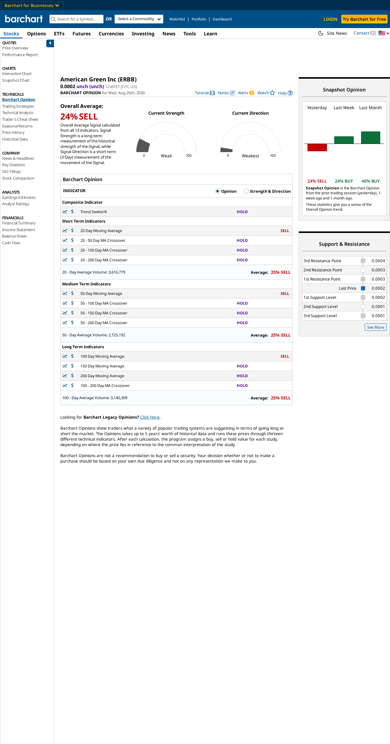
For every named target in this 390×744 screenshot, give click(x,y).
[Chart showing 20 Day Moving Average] (65, 230)
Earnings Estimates (18, 197)
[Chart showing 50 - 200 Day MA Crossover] (65, 322)
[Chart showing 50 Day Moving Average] (65, 293)
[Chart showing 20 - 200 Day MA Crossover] (65, 260)
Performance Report (20, 54)
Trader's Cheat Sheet (20, 119)
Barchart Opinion (18, 99)
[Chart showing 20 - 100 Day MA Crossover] (65, 250)
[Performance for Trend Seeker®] (72, 211)
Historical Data (15, 139)
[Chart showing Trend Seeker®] (65, 211)
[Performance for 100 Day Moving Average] (72, 356)
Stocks (11, 33)
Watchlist (177, 19)
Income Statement (18, 229)
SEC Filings (11, 171)
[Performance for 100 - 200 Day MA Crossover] (72, 385)
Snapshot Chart (16, 80)
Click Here (150, 417)
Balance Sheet (14, 236)
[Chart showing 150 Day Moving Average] (65, 366)
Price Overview (15, 48)
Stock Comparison (18, 178)
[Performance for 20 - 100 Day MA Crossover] (72, 250)
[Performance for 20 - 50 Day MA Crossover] (72, 240)
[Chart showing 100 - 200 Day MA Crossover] (65, 385)
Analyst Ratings (15, 203)
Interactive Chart (17, 73)
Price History (13, 132)
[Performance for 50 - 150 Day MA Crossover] (72, 313)
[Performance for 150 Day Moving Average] (72, 366)
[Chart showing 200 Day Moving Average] (65, 375)
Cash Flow (11, 242)
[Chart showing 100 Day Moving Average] (65, 356)
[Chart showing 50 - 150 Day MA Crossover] (65, 313)
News (169, 33)
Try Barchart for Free (364, 19)
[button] (384, 33)
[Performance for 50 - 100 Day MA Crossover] (72, 303)
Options (36, 33)
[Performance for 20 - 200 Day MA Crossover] (72, 260)
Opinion (228, 191)
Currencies (111, 33)
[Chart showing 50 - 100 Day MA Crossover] (65, 303)
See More (375, 327)
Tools (189, 33)
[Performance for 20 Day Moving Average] (72, 230)
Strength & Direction (270, 191)
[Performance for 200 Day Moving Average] (72, 375)
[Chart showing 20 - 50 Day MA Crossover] (65, 240)
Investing (143, 33)
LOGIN (330, 19)
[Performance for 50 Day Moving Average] (72, 293)
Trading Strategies (18, 106)
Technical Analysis (17, 112)
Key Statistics (13, 164)
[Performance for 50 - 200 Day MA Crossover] (72, 322)
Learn (210, 33)
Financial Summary (19, 223)
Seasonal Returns (17, 126)
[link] (205, 93)
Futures (82, 33)
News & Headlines (18, 158)
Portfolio (199, 19)
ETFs (59, 33)
